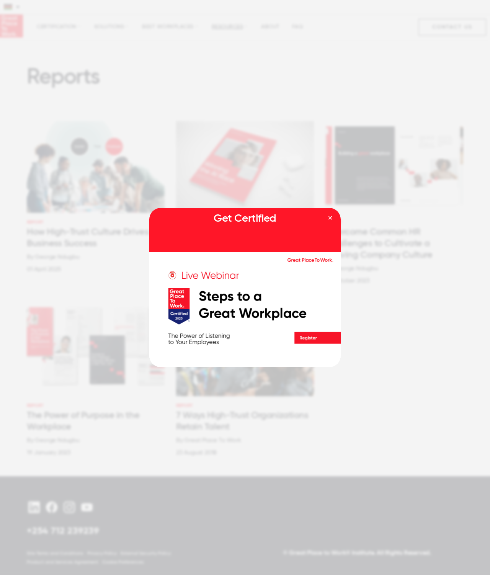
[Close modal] (330, 218)
